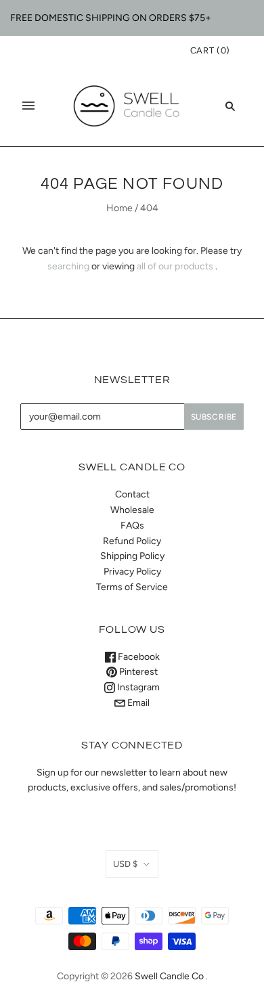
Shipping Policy (132, 556)
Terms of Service (132, 587)
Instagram (137, 687)
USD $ (125, 864)
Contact (132, 494)
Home (119, 208)
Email (137, 703)
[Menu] (28, 105)
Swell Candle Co (169, 976)
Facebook (138, 657)
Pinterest (137, 671)
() (210, 50)
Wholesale (132, 510)
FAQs (132, 525)
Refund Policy (132, 541)
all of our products (175, 266)
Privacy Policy (132, 571)
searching (68, 266)
